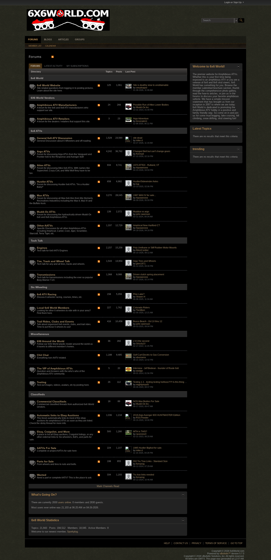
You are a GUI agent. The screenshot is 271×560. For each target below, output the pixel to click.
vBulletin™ (225, 553)
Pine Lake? (139, 294)
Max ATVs (43, 195)
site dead (137, 138)
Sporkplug (72, 531)
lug (137, 184)
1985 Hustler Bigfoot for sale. (147, 448)
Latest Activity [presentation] (53, 66)
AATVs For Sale (46, 448)
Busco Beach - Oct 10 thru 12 (147, 321)
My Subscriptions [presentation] (77, 66)
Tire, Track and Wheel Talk (53, 261)
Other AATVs (45, 225)
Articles (63, 40)
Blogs (48, 40)
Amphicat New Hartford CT (146, 225)
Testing (41, 382)
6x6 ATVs (36, 130)
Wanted (41, 474)
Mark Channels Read (108, 486)
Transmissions (46, 274)
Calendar (50, 46)
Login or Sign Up (233, 2)
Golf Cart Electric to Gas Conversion (151, 355)
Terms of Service (216, 543)
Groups (79, 40)
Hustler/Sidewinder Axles (145, 181)
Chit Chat (43, 355)
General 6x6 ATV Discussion (54, 138)
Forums (33, 40)
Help (167, 543)
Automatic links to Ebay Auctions (58, 415)
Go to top (236, 543)
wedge (139, 371)
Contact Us (181, 543)
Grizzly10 (140, 343)
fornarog (140, 464)
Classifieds (38, 394)
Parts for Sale (45, 461)
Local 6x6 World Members (53, 307)
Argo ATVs (43, 151)
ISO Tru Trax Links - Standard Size (150, 461)
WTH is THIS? (140, 431)
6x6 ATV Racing (46, 294)
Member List (35, 46)
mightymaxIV (142, 384)
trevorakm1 (141, 121)
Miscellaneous (40, 334)
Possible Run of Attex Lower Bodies (151, 105)
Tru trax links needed (143, 474)
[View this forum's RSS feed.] (99, 85)
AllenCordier (142, 250)
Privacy (196, 543)
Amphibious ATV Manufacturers (57, 105)
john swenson (143, 214)
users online (64, 502)
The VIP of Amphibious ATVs (55, 368)
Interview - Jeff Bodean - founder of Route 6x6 (156, 368)
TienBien (140, 310)
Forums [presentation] (35, 66)
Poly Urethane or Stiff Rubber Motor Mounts (155, 247)
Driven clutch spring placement (148, 274)
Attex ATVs (44, 165)
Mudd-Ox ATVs (46, 211)
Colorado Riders (141, 307)
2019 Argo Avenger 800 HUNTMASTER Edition (156, 415)
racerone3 (141, 434)
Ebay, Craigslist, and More (53, 431)
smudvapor (141, 87)
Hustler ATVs (45, 181)
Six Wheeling (39, 287)
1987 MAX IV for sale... (144, 195)
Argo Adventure (141, 118)
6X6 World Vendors (43, 97)
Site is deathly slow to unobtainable (150, 85)
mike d (139, 140)
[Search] (241, 20)
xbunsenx (141, 357)
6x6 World (37, 78)
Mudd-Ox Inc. (142, 107)
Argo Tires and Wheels (144, 261)
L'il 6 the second (141, 341)
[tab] (35, 66)
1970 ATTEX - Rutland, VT (146, 165)
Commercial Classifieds (51, 401)
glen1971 (141, 263)
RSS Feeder (142, 417)
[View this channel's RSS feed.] (52, 57)
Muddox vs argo (141, 211)
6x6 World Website (48, 85)
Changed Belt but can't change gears (151, 151)
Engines (42, 247)
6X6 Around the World (50, 341)
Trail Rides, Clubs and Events (55, 321)
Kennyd (140, 154)
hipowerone (142, 167)
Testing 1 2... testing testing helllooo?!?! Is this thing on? (161, 382)
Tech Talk (37, 240)
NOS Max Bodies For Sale (146, 401)
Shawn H (140, 296)
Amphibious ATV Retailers (53, 118)
